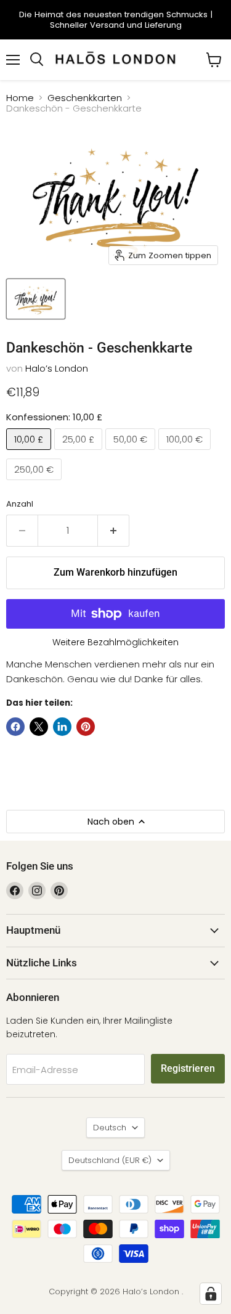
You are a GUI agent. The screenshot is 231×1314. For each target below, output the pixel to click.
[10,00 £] (30, 452)
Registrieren (188, 1068)
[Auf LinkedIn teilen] (62, 726)
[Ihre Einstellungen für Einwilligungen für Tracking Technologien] (210, 1293)
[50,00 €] (131, 452)
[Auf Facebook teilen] (15, 726)
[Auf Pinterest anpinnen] (85, 726)
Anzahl (19, 503)
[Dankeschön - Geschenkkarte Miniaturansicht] (36, 299)
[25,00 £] (79, 452)
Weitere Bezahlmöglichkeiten (115, 642)
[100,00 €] (186, 452)
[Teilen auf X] (39, 726)
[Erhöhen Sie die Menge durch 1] (113, 531)
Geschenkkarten (84, 97)
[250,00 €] (35, 482)
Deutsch (109, 1127)
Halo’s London (56, 368)
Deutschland (110, 1160)
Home (20, 97)
